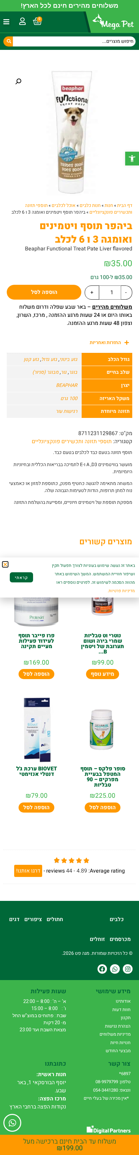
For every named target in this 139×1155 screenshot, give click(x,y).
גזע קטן (31, 359)
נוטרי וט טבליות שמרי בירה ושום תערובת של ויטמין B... (102, 644)
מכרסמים (120, 939)
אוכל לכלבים (64, 205)
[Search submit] (8, 41)
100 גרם (68, 398)
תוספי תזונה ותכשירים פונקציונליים (72, 441)
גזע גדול (49, 359)
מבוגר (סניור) (45, 372)
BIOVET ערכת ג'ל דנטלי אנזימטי (36, 771)
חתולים (55, 919)
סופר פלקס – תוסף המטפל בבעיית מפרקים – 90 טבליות (102, 777)
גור (63, 372)
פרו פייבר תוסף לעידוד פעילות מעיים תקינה (36, 641)
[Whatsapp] (115, 969)
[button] (132, 158)
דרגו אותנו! (28, 871)
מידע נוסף (102, 674)
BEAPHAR (66, 385)
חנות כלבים (90, 205)
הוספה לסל (44, 292)
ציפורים (33, 919)
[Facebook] (102, 969)
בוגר (73, 372)
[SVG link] (109, 1129)
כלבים (117, 919)
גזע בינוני (68, 359)
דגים (14, 919)
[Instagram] (128, 969)
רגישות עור (66, 411)
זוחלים (97, 939)
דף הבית (124, 205)
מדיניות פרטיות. (121, 591)
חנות (109, 205)
